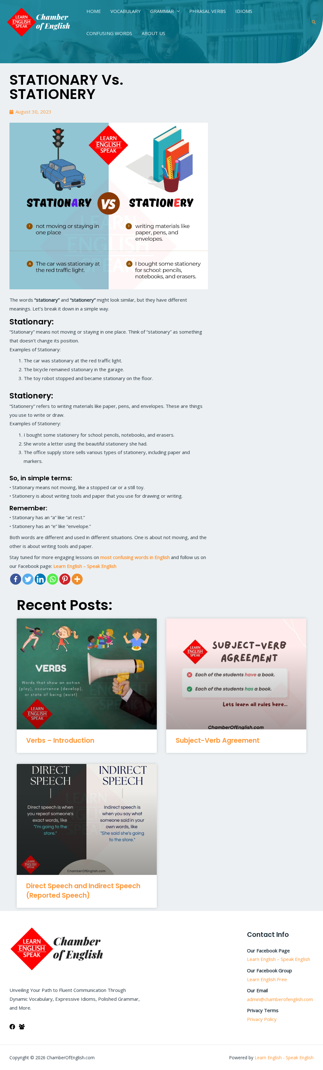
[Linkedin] (40, 579)
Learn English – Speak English (278, 959)
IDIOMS (243, 11)
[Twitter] (27, 579)
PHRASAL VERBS (207, 11)
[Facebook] (15, 579)
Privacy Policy (262, 1019)
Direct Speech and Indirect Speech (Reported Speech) (83, 890)
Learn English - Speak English (284, 1058)
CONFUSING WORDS (109, 33)
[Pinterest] (64, 579)
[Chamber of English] (38, 21)
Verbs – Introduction (60, 740)
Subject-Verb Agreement (218, 740)
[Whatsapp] (52, 579)
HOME (93, 11)
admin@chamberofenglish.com (280, 999)
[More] (77, 579)
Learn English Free (267, 979)
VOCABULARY (125, 11)
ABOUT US (153, 33)
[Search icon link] (314, 22)
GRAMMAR (162, 11)
